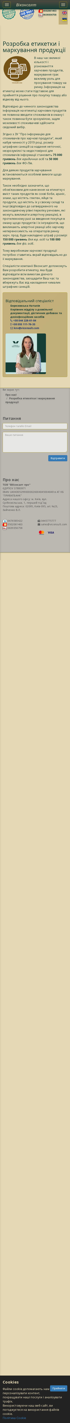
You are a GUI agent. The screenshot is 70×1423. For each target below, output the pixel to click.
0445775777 (48, 520)
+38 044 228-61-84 (24, 320)
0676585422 (15, 520)
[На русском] (64, 19)
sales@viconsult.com (53, 524)
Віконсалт (26, 4)
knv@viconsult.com (26, 328)
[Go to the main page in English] (64, 12)
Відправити (58, 458)
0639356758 (50, 14)
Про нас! (11, 394)
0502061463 (50, 10)
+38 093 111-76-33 (23, 324)
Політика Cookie (14, 1418)
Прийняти (58, 1388)
